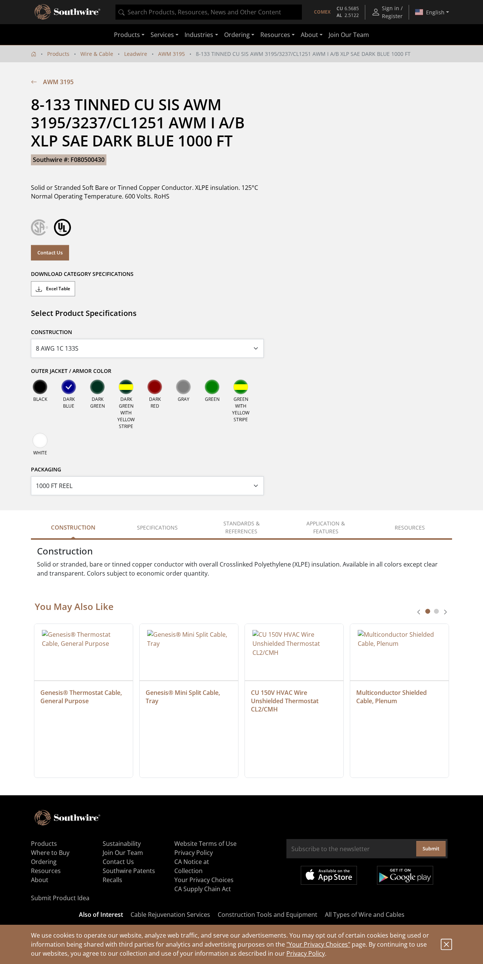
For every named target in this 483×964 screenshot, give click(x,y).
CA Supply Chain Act (202, 889)
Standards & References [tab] (241, 527)
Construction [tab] (73, 527)
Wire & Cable (96, 53)
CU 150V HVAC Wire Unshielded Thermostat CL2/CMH (285, 700)
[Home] (33, 54)
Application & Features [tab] (325, 527)
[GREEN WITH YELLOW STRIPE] (241, 387)
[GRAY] (183, 387)
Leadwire (135, 53)
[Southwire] (68, 12)
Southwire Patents (129, 871)
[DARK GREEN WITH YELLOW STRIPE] (126, 387)
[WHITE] (40, 440)
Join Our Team (349, 35)
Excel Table (57, 288)
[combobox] (208, 12)
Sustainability (122, 843)
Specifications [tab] (157, 527)
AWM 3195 (171, 53)
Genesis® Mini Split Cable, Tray (184, 696)
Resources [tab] (410, 527)
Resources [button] (275, 35)
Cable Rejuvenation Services (170, 914)
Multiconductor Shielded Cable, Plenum (392, 696)
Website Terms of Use (205, 843)
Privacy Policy (305, 953)
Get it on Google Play (405, 875)
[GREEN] (212, 387)
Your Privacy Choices (204, 880)
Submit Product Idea (60, 898)
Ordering (44, 862)
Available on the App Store (329, 875)
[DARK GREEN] (97, 387)
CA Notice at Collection (191, 866)
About (39, 880)
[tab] (427, 611)
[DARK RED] (155, 387)
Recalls (112, 880)
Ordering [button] (237, 35)
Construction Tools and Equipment (267, 914)
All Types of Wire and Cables (365, 914)
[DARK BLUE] (69, 387)
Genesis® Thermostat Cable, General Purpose (81, 696)
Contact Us (50, 252)
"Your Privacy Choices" (318, 944)
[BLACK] (40, 387)
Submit (431, 848)
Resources (46, 871)
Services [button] (162, 35)
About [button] (309, 35)
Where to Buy (50, 853)
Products (58, 53)
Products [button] (127, 35)
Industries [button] (199, 35)
